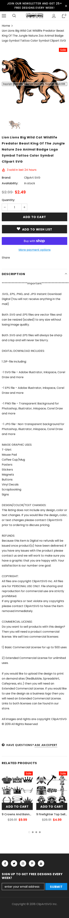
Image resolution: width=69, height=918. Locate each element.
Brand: (6, 178)
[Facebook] (5, 863)
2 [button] (33, 832)
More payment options (35, 250)
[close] (66, 5)
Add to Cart (17, 806)
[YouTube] (41, 863)
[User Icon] (54, 16)
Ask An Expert (45, 745)
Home (6, 26)
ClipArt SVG (32, 178)
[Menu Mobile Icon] (4, 16)
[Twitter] (14, 863)
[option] (34, 81)
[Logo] (34, 16)
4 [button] (40, 832)
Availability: (10, 183)
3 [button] (36, 832)
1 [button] (29, 832)
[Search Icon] (14, 16)
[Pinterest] (32, 863)
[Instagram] (23, 863)
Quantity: (8, 200)
